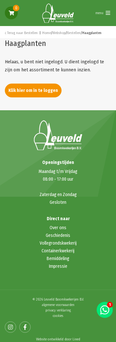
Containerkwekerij (58, 251)
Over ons (58, 227)
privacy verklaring (58, 310)
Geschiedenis (58, 235)
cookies (58, 316)
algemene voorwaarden (58, 305)
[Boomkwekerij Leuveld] (57, 12)
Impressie (58, 266)
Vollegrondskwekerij (58, 243)
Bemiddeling (58, 258)
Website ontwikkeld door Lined (58, 339)
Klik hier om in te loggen (33, 90)
